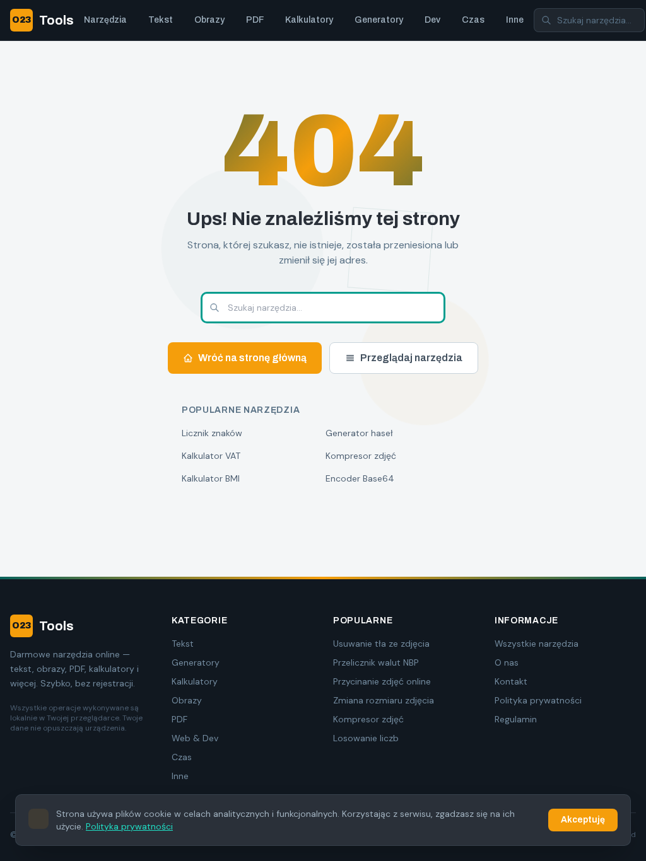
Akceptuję (583, 819)
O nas (507, 662)
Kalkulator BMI (211, 478)
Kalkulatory (309, 20)
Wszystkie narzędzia (536, 643)
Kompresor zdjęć (361, 455)
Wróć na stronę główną (252, 357)
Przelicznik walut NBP (376, 662)
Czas (473, 20)
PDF (255, 20)
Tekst (160, 20)
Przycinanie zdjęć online (382, 681)
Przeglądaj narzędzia (411, 357)
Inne (515, 20)
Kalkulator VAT (211, 455)
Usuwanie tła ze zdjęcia (381, 643)
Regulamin (516, 719)
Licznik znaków (212, 433)
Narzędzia (105, 20)
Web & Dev (195, 738)
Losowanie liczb (366, 738)
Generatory (379, 20)
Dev (432, 20)
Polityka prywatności (538, 700)
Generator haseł (359, 433)
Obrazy (209, 20)
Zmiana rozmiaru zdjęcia (383, 700)
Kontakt (511, 681)
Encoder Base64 (360, 478)
